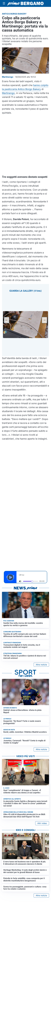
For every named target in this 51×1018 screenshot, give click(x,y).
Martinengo (8, 93)
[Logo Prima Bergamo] (25, 3)
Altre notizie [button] (41, 664)
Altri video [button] (42, 823)
